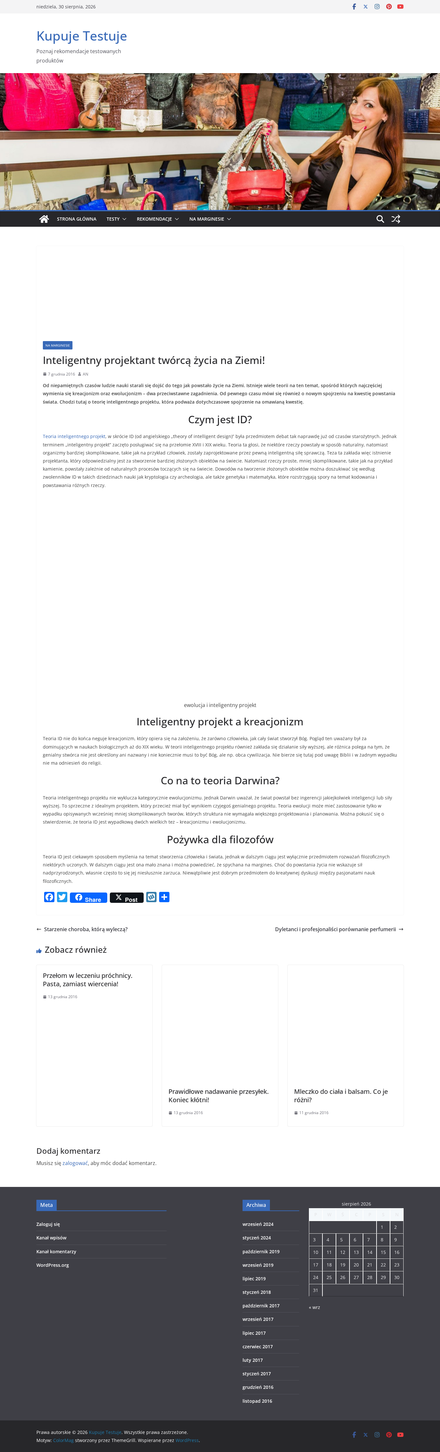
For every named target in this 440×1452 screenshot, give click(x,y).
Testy (113, 219)
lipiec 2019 (254, 1278)
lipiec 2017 (254, 1333)
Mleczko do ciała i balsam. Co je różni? (341, 1095)
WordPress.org (52, 1265)
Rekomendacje (154, 219)
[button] (123, 219)
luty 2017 (253, 1360)
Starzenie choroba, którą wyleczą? (86, 929)
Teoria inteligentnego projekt (74, 436)
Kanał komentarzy (56, 1251)
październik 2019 (261, 1251)
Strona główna (76, 219)
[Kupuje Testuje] (44, 219)
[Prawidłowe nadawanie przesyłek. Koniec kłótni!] (220, 969)
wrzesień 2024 (258, 1224)
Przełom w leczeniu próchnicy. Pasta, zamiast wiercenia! (87, 979)
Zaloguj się (48, 1224)
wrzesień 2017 (258, 1319)
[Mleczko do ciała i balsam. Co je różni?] (346, 969)
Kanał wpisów (51, 1238)
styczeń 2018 (257, 1292)
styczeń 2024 (257, 1238)
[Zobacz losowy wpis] (396, 219)
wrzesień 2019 (258, 1265)
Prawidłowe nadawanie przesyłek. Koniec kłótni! (218, 1095)
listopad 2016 (257, 1401)
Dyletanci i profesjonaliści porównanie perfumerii (335, 929)
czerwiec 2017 (258, 1346)
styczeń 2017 (257, 1374)
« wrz (314, 1307)
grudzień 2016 (258, 1387)
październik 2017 (261, 1306)
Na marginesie (206, 219)
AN (85, 374)
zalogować (75, 1163)
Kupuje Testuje (81, 35)
